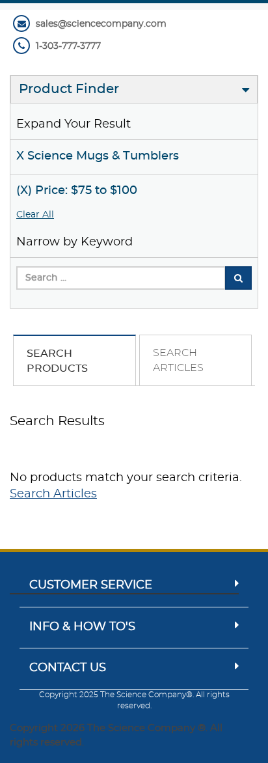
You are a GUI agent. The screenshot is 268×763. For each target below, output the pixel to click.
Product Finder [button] (69, 89)
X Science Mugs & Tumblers (97, 156)
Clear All (35, 214)
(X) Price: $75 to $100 (76, 191)
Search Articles (53, 494)
